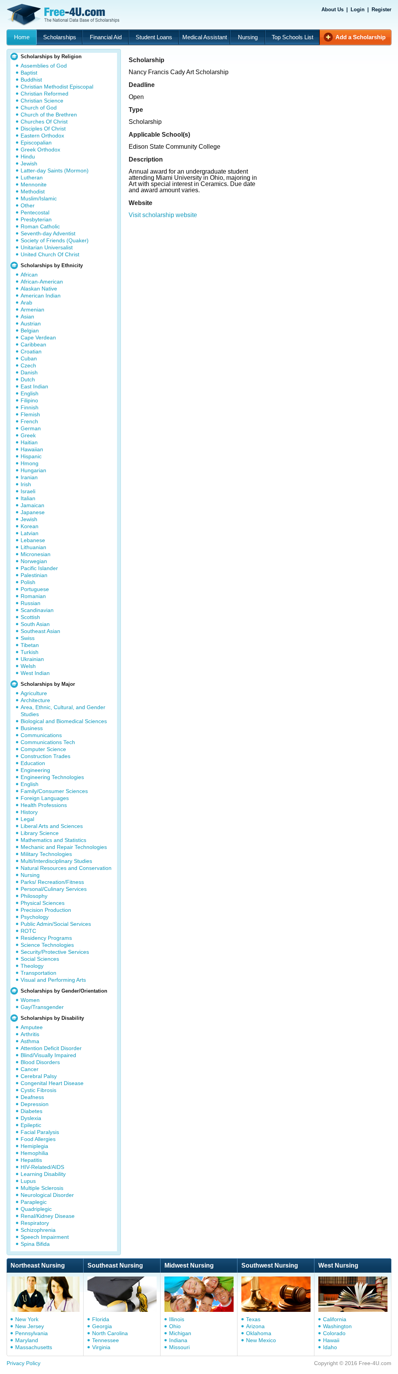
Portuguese (35, 589)
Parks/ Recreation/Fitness (52, 882)
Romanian (33, 596)
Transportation (38, 973)
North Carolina (110, 1333)
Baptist (29, 73)
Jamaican (32, 505)
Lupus (28, 1181)
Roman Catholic (40, 226)
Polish (28, 582)
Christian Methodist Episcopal (57, 86)
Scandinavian (37, 610)
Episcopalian (36, 142)
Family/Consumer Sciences (54, 791)
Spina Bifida (35, 1244)
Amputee (32, 1027)
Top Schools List (292, 37)
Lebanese (33, 540)
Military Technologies (46, 854)
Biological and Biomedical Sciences (64, 721)
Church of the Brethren (49, 114)
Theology (32, 966)
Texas (253, 1319)
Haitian (29, 442)
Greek (28, 435)
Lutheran (32, 177)
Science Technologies (47, 945)
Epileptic (31, 1125)
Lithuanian (33, 547)
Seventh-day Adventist (48, 233)
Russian (30, 603)
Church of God (39, 107)
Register (381, 9)
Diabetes (31, 1111)
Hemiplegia (34, 1146)
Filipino (29, 400)
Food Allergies (38, 1139)
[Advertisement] (259, 305)
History (29, 812)
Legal (27, 819)
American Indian (41, 295)
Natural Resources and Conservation (66, 868)
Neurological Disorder (47, 1195)
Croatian (31, 351)
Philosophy (34, 896)
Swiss (28, 638)
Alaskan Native (39, 288)
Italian (28, 498)
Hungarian (33, 470)
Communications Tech (48, 742)
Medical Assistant (204, 37)
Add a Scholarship (360, 37)
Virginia (101, 1347)
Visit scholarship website (163, 215)
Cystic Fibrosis (38, 1090)
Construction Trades (45, 756)
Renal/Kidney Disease (48, 1216)
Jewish (29, 163)
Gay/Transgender (42, 1007)
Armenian (32, 309)
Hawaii (331, 1340)
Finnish (29, 407)
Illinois (176, 1319)
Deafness (32, 1097)
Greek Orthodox (40, 149)
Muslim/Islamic (39, 198)
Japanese (33, 512)
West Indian (35, 673)
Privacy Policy (23, 1363)
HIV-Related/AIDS (42, 1167)
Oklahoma (258, 1333)
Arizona (255, 1326)
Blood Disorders (40, 1062)
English (29, 393)
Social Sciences (40, 959)
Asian (27, 316)
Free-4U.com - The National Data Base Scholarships (64, 15)
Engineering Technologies (52, 777)
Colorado (334, 1333)
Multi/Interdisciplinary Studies (56, 861)
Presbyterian (36, 219)
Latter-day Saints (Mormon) (55, 170)
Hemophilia (34, 1153)
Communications (41, 735)
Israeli (28, 491)
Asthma (30, 1041)
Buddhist (31, 80)
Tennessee (105, 1340)
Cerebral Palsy (39, 1076)
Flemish (30, 414)
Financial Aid (106, 37)
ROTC (28, 931)
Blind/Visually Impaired (48, 1055)
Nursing (248, 37)
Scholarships (59, 37)
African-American (42, 281)
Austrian (31, 323)
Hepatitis (31, 1160)
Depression (35, 1104)
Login (358, 9)
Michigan (180, 1333)
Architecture (35, 700)
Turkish (29, 652)
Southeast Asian (40, 631)
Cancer (29, 1069)
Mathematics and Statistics (53, 840)
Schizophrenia (38, 1230)
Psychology (35, 917)
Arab (26, 302)
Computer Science (43, 749)
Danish (29, 372)
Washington (337, 1326)
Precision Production (46, 910)
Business (32, 728)
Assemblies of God (44, 66)
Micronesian (36, 554)
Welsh (28, 666)
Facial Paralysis (40, 1132)
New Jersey (29, 1326)
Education (33, 763)
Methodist (33, 191)
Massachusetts (33, 1347)
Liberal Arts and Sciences (52, 826)
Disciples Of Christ (43, 128)
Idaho (330, 1347)
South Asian (35, 624)
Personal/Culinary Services (54, 889)
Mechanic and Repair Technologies (64, 847)
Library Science (40, 833)
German (31, 428)
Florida (100, 1319)
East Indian (34, 386)
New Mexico (261, 1340)
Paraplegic (34, 1202)
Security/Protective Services (55, 952)
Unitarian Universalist (47, 247)
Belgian (30, 330)
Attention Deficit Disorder (51, 1048)
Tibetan (30, 645)
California (334, 1319)
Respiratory (35, 1223)
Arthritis (30, 1034)
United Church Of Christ (50, 254)
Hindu (28, 156)
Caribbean (33, 344)
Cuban (29, 358)
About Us (332, 9)
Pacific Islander (39, 568)
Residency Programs (46, 938)
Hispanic (31, 456)
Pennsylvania (31, 1333)
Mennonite (34, 184)
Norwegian (34, 561)
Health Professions (44, 805)
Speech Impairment (45, 1237)
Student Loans (154, 37)
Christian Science (42, 100)
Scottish (30, 617)
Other (28, 205)
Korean (29, 526)
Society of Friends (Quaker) (55, 240)
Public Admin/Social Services (56, 924)
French (29, 421)
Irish (26, 484)
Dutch (28, 379)
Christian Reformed (44, 93)
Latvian (29, 533)
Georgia (102, 1326)
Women (30, 1000)
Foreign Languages (45, 798)
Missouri (179, 1347)
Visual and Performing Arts (53, 980)
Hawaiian (32, 449)
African (29, 274)
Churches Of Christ (44, 121)
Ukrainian (32, 659)
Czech (28, 365)
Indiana (178, 1340)
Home (22, 37)
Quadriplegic (36, 1209)
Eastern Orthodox (42, 135)
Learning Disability (43, 1174)
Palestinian (34, 575)
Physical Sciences (43, 903)
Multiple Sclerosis (42, 1188)
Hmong (29, 463)
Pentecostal (35, 212)
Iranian (29, 477)
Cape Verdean (38, 337)
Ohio (175, 1326)
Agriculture (34, 693)
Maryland (26, 1340)
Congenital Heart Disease (52, 1083)
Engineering (35, 770)
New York (26, 1319)
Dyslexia (31, 1118)
